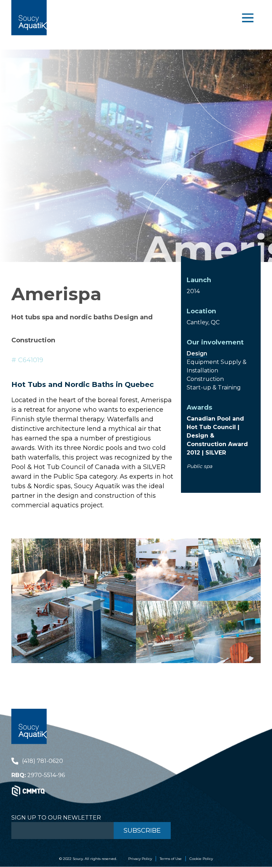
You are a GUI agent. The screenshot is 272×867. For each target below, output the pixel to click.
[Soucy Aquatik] (29, 17)
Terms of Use (171, 858)
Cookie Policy (201, 858)
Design (197, 353)
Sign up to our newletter (56, 817)
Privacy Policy (140, 858)
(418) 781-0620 (42, 761)
